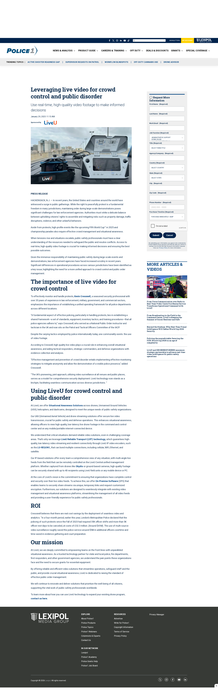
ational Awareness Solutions (68, 405)
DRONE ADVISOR (171, 62)
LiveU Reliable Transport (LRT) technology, (83, 439)
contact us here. (39, 598)
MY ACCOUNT (187, 40)
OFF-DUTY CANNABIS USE (146, 62)
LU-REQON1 (43, 447)
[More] (74, 50)
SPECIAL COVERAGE (196, 50)
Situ (51, 405)
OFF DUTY (135, 50)
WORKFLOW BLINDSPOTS (116, 62)
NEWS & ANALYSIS (63, 50)
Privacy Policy (163, 248)
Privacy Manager (156, 614)
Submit (156, 235)
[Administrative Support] (167, 138)
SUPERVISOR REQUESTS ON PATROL (82, 62)
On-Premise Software (107, 481)
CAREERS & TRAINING (112, 50)
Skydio (79, 466)
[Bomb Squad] (167, 139)
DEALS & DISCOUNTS (157, 50)
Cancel (169, 235)
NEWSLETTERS (174, 40)
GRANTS (175, 50)
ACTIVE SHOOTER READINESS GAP (44, 62)
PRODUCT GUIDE (87, 50)
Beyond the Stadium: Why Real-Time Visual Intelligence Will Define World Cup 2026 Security (167, 329)
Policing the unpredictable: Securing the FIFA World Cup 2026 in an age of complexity (165, 340)
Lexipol (48, 680)
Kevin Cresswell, (82, 296)
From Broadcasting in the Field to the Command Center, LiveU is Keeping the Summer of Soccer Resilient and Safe (164, 317)
